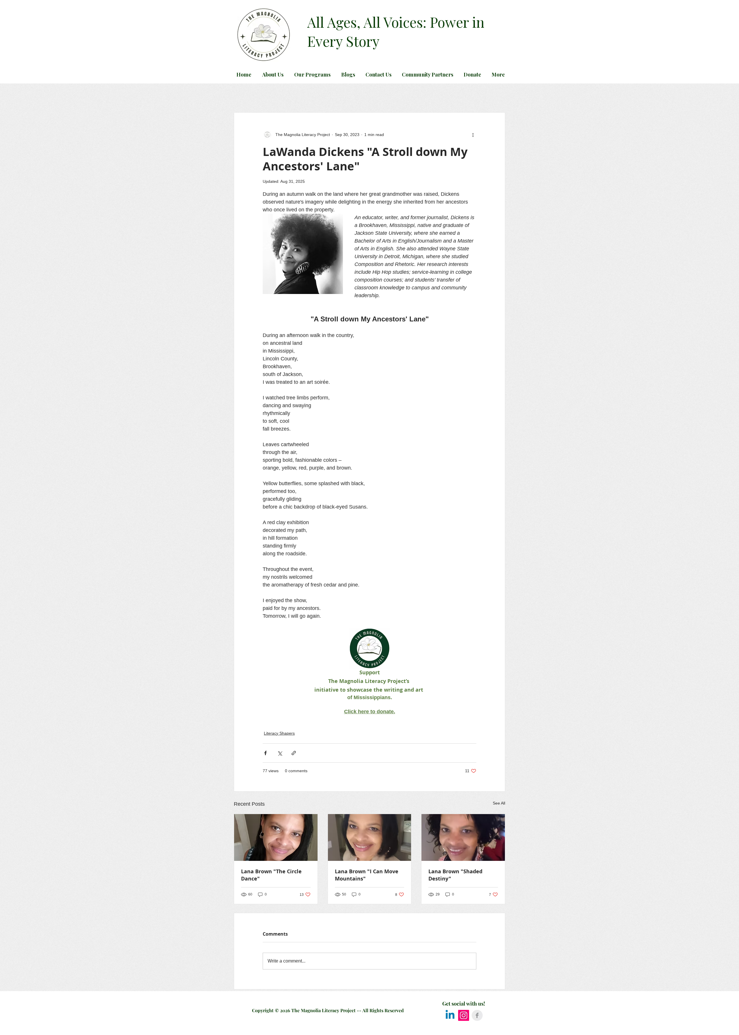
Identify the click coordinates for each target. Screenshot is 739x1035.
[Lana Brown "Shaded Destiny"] (463, 837)
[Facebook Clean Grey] (477, 1015)
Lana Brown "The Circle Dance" (271, 875)
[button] (347, 74)
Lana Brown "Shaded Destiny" (455, 875)
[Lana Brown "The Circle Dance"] (276, 837)
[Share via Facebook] (265, 753)
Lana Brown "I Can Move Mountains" (366, 875)
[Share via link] (293, 753)
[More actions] (472, 134)
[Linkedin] (450, 1015)
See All (499, 803)
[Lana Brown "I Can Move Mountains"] (369, 837)
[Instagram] (463, 1015)
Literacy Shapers (279, 733)
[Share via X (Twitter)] (279, 753)
